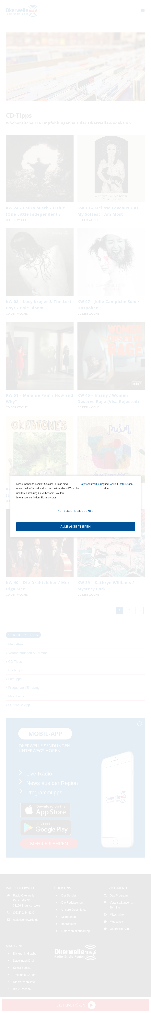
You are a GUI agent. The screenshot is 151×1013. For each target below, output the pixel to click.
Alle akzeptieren (75, 527)
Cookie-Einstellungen (121, 483)
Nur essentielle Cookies (75, 510)
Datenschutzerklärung (92, 483)
